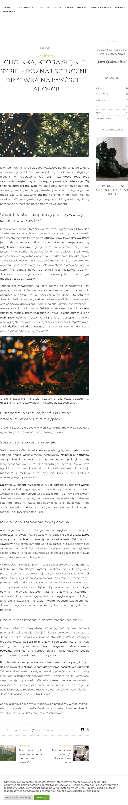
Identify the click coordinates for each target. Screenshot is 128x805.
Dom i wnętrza (9, 9)
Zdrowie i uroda (103, 118)
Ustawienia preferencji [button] (18, 797)
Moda (57, 7)
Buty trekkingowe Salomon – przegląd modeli (112, 189)
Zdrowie (43, 7)
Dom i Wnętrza (44, 55)
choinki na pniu (49, 194)
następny (65, 746)
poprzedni (24, 746)
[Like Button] (2, 730)
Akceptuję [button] (42, 797)
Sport (69, 7)
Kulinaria (26, 7)
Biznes (81, 7)
